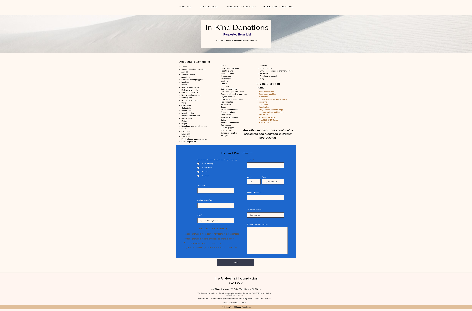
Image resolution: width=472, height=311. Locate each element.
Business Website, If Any (255, 192)
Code (249, 177)
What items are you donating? (258, 224)
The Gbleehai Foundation (236, 278)
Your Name (201, 185)
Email (199, 215)
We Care (236, 283)
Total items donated (254, 209)
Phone (264, 177)
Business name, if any (204, 200)
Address (250, 160)
